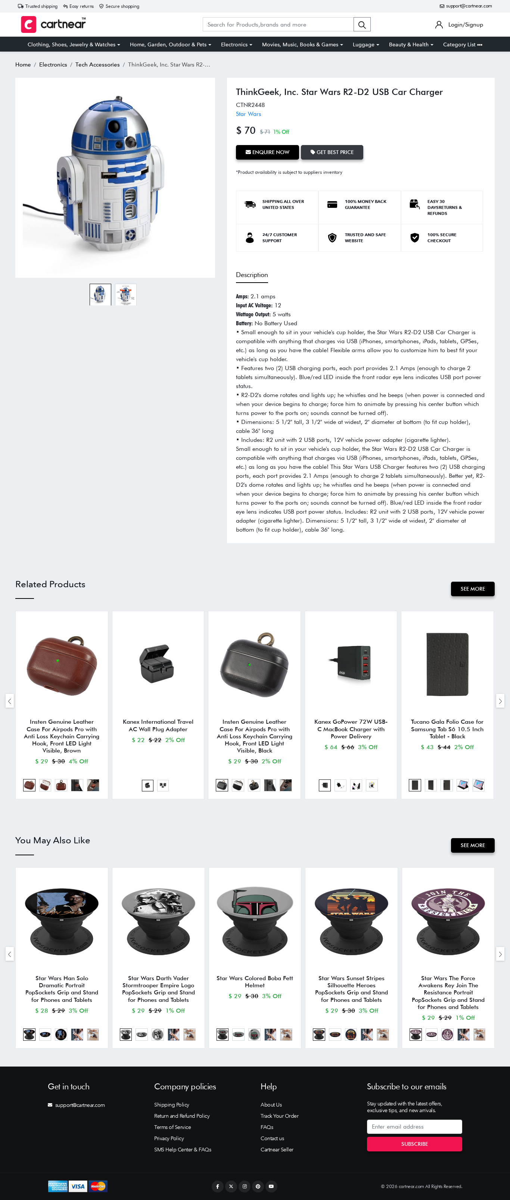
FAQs (267, 1127)
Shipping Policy (171, 1104)
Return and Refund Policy (181, 1116)
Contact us (272, 1138)
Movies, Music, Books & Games (300, 44)
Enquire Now (270, 152)
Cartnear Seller (277, 1149)
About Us (271, 1104)
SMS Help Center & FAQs (182, 1149)
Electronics (234, 44)
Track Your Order (279, 1116)
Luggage (363, 44)
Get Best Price (334, 152)
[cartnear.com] (53, 24)
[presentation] (10, 701)
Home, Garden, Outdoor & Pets (168, 44)
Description (252, 275)
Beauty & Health (409, 44)
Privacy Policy (169, 1138)
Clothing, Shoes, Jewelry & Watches (71, 44)
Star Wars (248, 113)
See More (473, 589)
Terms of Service (172, 1127)
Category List (460, 44)
